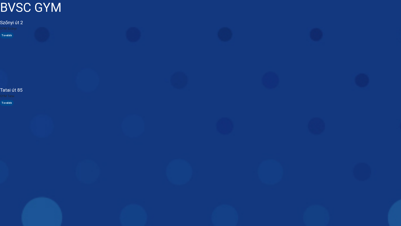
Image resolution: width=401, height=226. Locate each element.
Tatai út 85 (11, 90)
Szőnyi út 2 (11, 22)
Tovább (7, 35)
